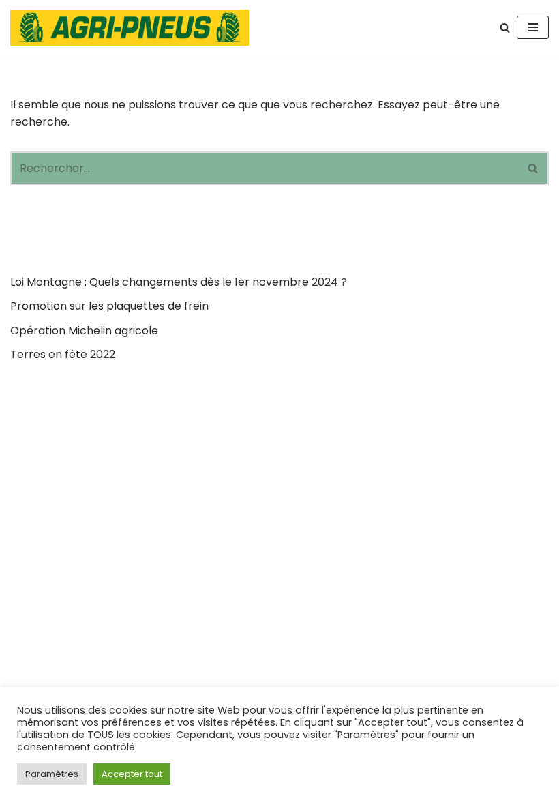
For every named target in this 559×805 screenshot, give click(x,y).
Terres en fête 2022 (62, 354)
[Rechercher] (505, 28)
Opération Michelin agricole (84, 330)
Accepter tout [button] (132, 773)
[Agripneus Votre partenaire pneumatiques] (133, 28)
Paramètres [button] (51, 773)
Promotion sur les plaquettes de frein (109, 306)
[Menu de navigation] (533, 27)
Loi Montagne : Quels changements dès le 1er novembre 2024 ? (178, 282)
